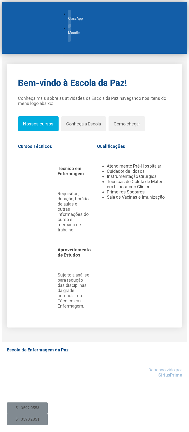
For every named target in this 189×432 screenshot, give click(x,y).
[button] (27, 408)
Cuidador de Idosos (126, 171)
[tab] (38, 123)
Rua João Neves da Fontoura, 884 (39, 364)
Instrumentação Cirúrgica (132, 176)
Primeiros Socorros (126, 191)
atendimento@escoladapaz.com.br (43, 389)
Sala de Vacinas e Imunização (136, 197)
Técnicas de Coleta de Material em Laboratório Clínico (137, 184)
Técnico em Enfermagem (71, 171)
